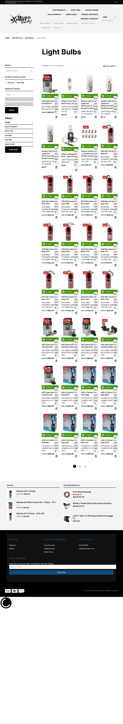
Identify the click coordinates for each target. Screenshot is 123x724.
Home (7, 38)
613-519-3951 (83, 545)
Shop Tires (75, 10)
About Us (57, 28)
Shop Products (59, 10)
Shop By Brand (91, 10)
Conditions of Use (88, 23)
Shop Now (19, 3)
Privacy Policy (58, 23)
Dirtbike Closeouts (89, 19)
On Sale (10, 83)
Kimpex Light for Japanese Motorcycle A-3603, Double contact (89, 104)
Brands (11, 549)
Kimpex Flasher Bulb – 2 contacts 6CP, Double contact (89, 153)
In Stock (20, 83)
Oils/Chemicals (54, 14)
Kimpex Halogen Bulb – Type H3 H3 (68, 155)
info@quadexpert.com (86, 549)
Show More (13, 149)
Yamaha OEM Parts (89, 14)
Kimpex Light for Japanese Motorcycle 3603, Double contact (108, 104)
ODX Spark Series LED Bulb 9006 (108, 346)
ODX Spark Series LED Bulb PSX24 (68, 346)
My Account (46, 28)
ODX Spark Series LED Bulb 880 (49, 346)
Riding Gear (71, 14)
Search (31, 71)
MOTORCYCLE (17, 38)
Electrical (29, 38)
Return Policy (45, 23)
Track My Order (49, 545)
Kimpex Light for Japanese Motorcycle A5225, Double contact (49, 154)
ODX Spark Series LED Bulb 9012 (88, 346)
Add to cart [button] (56, 117)
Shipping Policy (72, 23)
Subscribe (61, 572)
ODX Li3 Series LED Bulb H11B (109, 441)
